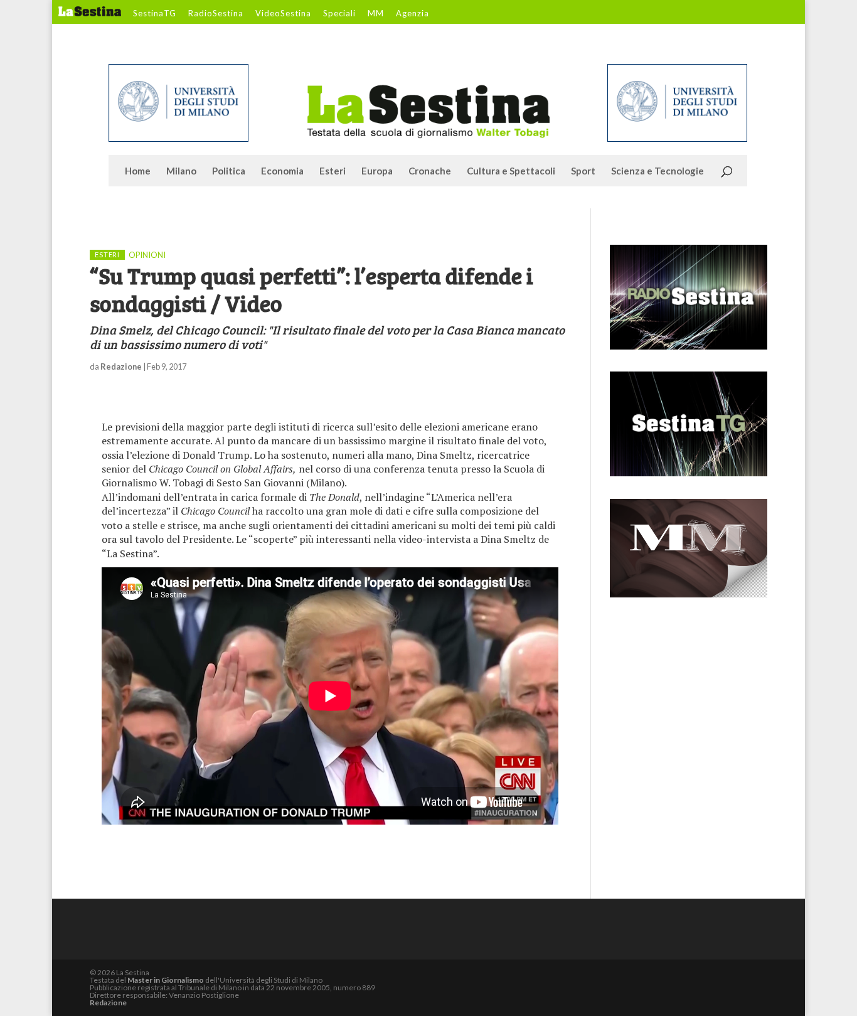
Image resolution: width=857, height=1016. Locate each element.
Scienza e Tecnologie (657, 171)
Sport (583, 171)
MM (376, 13)
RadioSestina (215, 13)
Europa (377, 171)
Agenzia (412, 13)
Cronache (429, 171)
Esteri (332, 171)
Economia (282, 171)
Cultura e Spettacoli (511, 171)
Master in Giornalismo (165, 980)
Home (138, 171)
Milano (181, 171)
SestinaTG (154, 13)
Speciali (339, 13)
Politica (228, 171)
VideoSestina (283, 13)
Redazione (121, 366)
